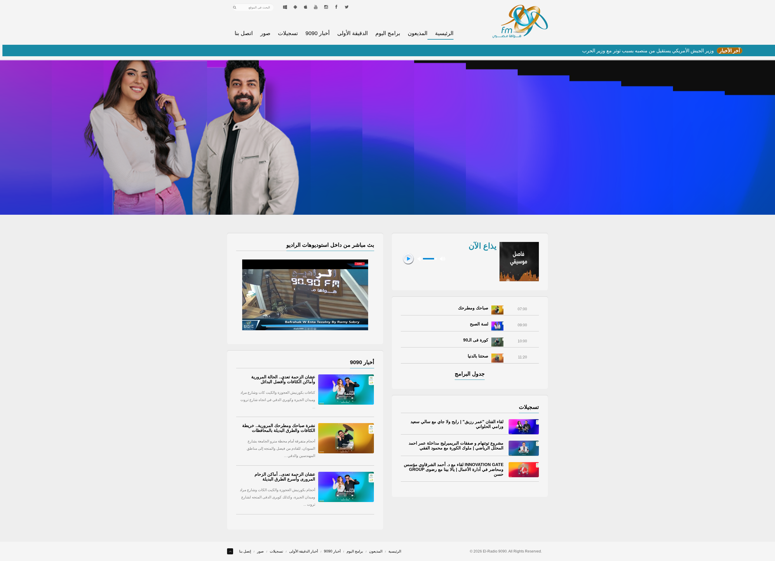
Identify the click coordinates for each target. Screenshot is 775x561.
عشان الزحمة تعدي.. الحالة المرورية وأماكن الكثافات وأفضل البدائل (283, 379)
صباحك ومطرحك (473, 307)
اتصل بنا (244, 33)
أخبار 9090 (317, 33)
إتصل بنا (245, 551)
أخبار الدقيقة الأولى (303, 551)
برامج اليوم (387, 33)
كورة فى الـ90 (475, 340)
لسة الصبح (479, 323)
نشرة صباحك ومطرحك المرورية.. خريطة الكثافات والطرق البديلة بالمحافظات (278, 428)
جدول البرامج (470, 374)
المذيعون (417, 33)
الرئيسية (444, 33)
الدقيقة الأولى (352, 33)
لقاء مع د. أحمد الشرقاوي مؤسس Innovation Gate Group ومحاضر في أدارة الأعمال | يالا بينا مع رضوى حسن (453, 469)
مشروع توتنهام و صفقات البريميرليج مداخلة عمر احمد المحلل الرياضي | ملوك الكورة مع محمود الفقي (456, 445)
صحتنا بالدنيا (478, 356)
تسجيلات (288, 33)
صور (265, 33)
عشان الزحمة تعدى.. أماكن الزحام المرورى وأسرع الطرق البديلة (285, 476)
